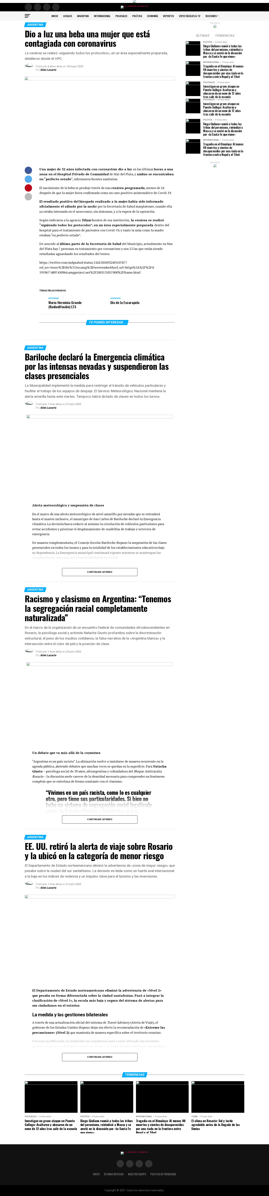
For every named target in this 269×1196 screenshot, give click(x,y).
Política (137, 16)
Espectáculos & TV (189, 16)
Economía (152, 16)
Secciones (211, 16)
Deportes (168, 16)
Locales (67, 16)
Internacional (102, 16)
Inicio (54, 16)
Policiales (121, 16)
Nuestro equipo (137, 1174)
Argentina (83, 16)
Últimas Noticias (114, 1174)
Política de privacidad (163, 1174)
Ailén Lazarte (48, 69)
